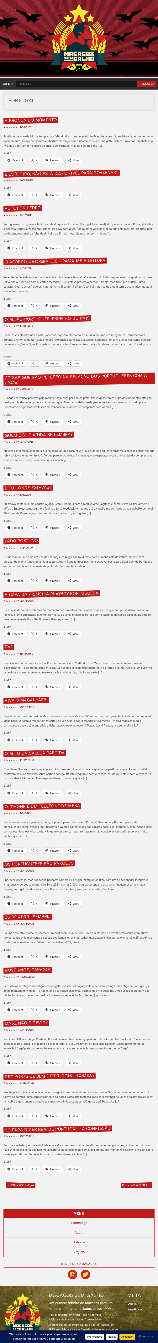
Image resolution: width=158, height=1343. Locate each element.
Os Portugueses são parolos (39, 864)
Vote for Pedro (23, 208)
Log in (132, 1303)
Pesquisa (147, 84)
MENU (8, 84)
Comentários (93, 1319)
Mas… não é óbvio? (26, 1023)
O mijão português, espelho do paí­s (47, 319)
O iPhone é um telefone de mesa (42, 806)
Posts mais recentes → (136, 1185)
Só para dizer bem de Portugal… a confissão (58, 1129)
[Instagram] (72, 1274)
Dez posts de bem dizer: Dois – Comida (49, 1076)
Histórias (79, 1242)
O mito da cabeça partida (35, 753)
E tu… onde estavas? (28, 488)
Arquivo (79, 1252)
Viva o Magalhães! (26, 700)
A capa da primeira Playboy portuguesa (51, 594)
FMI (9, 647)
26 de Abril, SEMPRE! (28, 917)
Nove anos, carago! (27, 970)
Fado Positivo (21, 541)
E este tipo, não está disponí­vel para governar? (61, 173)
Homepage (79, 1223)
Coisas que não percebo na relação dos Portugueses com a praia (76, 379)
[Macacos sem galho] (79, 37)
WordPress (80, 1315)
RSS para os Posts (60, 1319)
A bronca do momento (31, 120)
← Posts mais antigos (21, 1185)
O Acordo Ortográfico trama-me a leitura (55, 261)
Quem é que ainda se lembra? (39, 435)
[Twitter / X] (85, 1274)
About (79, 1233)
